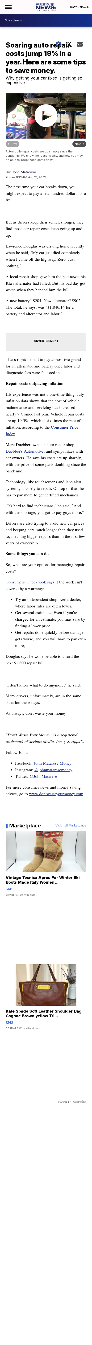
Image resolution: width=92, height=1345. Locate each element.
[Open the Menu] (8, 7)
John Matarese (24, 172)
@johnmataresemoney (53, 769)
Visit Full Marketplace (70, 825)
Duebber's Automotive (25, 451)
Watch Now (78, 7)
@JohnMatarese (43, 776)
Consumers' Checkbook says (30, 582)
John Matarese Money (52, 763)
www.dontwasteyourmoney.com (56, 793)
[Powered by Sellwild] (79, 1102)
